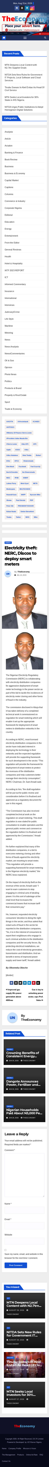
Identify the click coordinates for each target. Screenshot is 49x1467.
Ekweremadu (28, 461)
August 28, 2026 (17, 1310)
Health (8, 256)
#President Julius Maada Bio (17, 438)
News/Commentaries (15, 353)
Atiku (26, 450)
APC (35, 444)
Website (8, 1235)
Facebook (22, 467)
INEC (8, 478)
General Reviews (13, 250)
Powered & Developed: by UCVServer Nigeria (24, 1442)
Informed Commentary (15, 284)
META (35, 483)
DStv (8, 461)
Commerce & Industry (15, 201)
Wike (36, 517)
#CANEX (36, 422)
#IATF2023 (10, 427)
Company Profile (14, 1448)
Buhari (38, 455)
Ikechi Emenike (12, 472)
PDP (31, 500)
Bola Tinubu (27, 455)
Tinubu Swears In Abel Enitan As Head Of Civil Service (24, 1365)
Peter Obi (9, 506)
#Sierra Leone (11, 444)
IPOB (17, 478)
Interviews (9, 305)
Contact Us (6, 1461)
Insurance (9, 291)
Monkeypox (10, 489)
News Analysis (12, 347)
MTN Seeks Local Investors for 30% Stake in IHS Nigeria (21, 1395)
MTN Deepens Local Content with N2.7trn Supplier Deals (23, 1306)
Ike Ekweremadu (28, 472)
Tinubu (8, 517)
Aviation (9, 146)
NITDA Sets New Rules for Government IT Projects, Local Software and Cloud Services (23, 78)
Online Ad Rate (32, 1455)
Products (20, 1455)
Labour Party (11, 483)
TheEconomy (23, 572)
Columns (9, 194)
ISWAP (25, 478)
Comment (10, 1150)
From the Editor (12, 243)
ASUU (17, 450)
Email (8, 1219)
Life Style (9, 319)
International (11, 298)
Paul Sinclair (20, 500)
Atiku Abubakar (12, 455)
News (7, 340)
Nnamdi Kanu (11, 495)
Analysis (9, 132)
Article (8, 139)
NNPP (23, 495)
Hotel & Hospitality (13, 263)
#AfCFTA (9, 422)
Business (9, 166)
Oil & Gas (9, 360)
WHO (27, 517)
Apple (8, 450)
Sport (7, 402)
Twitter (18, 517)
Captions (9, 187)
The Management (8, 1455)
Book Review (11, 159)
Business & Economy (15, 173)
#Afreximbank (23, 422)
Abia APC (25, 444)
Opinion (8, 367)
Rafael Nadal (11, 511)
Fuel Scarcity (35, 467)
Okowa (8, 500)
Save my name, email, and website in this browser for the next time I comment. (24, 1256)
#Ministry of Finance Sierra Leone (19, 433)
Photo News (10, 374)
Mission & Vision (29, 1448)
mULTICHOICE (25, 489)
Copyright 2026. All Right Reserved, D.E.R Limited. (24, 1439)
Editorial (9, 215)
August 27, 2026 (17, 1370)
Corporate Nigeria (13, 208)
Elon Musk (10, 467)
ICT (6, 277)
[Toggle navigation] (25, 38)
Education (9, 222)
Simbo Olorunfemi (27, 511)
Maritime (9, 326)
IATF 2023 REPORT (14, 270)
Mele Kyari (25, 483)
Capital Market (12, 180)
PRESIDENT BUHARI (26, 506)
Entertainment (11, 236)
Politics (8, 381)
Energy (8, 229)
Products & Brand (13, 388)
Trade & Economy (13, 409)
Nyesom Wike (35, 495)
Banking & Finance (14, 153)
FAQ (41, 1455)
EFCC (17, 461)
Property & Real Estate (15, 395)
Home (4, 1448)
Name (8, 1204)
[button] (45, 38)
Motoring (9, 333)
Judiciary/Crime (12, 312)
